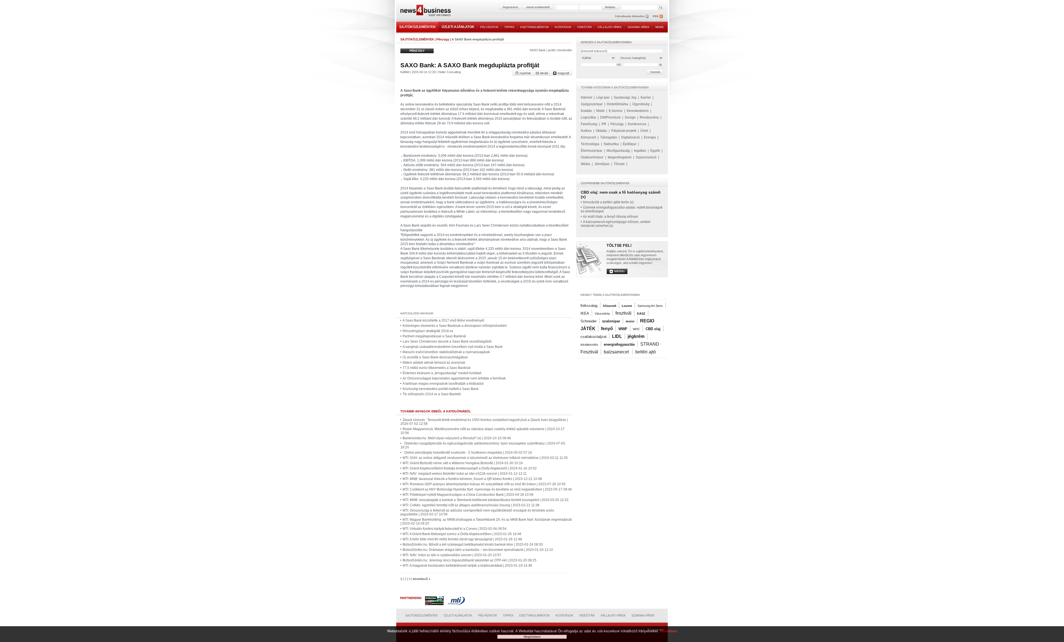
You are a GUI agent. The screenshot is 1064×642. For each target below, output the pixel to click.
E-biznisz (616, 111)
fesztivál (623, 313)
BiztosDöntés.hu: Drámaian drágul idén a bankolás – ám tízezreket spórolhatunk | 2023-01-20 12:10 (478, 550)
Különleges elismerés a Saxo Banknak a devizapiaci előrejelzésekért (455, 326)
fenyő (607, 328)
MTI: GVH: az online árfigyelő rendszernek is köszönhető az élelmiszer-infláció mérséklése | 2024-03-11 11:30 (485, 458)
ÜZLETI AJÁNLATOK (458, 27)
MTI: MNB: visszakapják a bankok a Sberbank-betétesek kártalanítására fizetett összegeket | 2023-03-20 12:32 (486, 500)
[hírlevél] (631, 16)
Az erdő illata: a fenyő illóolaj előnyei (610, 217)
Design (630, 117)
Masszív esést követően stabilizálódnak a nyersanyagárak (446, 352)
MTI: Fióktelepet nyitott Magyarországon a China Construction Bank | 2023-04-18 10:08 (468, 495)
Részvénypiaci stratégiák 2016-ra (428, 331)
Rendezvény (649, 117)
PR (604, 124)
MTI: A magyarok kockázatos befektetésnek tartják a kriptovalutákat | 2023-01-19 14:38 (467, 565)
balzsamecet (617, 352)
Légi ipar (603, 97)
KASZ (641, 313)
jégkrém (636, 336)
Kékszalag (588, 306)
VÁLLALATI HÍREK (609, 27)
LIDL (617, 336)
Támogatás (608, 137)
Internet (586, 97)
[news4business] (425, 11)
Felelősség (589, 124)
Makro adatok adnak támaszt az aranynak (434, 362)
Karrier (646, 97)
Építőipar (629, 144)
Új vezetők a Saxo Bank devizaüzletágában (435, 357)
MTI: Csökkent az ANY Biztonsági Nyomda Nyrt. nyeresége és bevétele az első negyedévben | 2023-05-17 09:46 (487, 489)
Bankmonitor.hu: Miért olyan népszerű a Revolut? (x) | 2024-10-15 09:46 (457, 438)
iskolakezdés (589, 344)
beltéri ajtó (645, 352)
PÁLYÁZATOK (489, 27)
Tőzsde (619, 164)
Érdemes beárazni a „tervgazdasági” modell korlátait (442, 373)
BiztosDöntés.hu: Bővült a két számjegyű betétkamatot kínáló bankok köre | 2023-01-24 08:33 (473, 544)
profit (551, 50)
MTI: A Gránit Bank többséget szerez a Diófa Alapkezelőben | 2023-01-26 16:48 (462, 534)
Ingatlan (640, 151)
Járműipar (602, 164)
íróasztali (609, 305)
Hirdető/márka (617, 104)
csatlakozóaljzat (593, 337)
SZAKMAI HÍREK (638, 27)
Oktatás (601, 131)
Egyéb (655, 151)
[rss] (658, 16)
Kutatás (586, 111)
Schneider (588, 321)
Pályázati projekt (623, 131)
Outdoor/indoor (592, 157)
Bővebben (668, 631)
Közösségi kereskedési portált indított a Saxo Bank (441, 389)
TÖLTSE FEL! (619, 245)
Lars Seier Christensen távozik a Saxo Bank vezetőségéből (447, 341)
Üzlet (644, 131)
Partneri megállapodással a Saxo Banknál (434, 336)
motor (630, 321)
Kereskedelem (638, 111)
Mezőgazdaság (618, 151)
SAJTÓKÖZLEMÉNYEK (417, 27)
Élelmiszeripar (591, 151)
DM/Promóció (610, 117)
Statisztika (611, 144)
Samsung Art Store (650, 305)
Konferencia (637, 124)
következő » (421, 579)
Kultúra (586, 131)
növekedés (564, 50)
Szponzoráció (646, 157)
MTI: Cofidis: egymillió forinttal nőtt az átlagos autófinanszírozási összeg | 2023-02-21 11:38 (471, 505)
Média (585, 164)
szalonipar (611, 321)
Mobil (600, 111)
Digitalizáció (630, 137)
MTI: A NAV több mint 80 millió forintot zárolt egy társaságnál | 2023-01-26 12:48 (462, 539)
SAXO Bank (538, 50)
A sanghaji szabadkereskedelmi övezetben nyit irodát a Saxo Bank (453, 347)
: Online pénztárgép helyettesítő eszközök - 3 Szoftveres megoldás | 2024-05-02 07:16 (467, 452)
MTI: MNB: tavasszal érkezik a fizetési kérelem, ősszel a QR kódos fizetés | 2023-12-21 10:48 (472, 479)
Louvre (627, 305)
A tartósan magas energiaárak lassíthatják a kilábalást (443, 384)
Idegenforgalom (619, 157)
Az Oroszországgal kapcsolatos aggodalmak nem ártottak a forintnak (454, 378)
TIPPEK (509, 27)
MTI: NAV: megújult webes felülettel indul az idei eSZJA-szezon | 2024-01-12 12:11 (465, 474)
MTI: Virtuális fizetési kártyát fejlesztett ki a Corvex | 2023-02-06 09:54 (455, 529)
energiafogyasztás (619, 344)
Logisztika (588, 117)
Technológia (590, 144)
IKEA (584, 313)
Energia (650, 137)
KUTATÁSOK (563, 27)
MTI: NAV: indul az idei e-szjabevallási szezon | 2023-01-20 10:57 (452, 555)
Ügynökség (640, 104)
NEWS (659, 27)
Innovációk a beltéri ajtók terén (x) (608, 202)
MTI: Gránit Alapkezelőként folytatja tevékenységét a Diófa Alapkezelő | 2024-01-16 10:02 (470, 468)
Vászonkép (602, 313)
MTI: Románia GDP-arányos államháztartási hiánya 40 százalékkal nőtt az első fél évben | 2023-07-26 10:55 (484, 484)
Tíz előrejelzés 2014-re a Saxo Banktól (432, 394)
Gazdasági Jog (625, 97)
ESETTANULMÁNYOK (534, 27)
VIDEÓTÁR (584, 27)
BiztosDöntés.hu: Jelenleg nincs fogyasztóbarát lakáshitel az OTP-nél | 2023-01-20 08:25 (469, 560)
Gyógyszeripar (592, 104)
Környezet (588, 137)
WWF (622, 329)
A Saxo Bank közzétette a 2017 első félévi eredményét (443, 320)
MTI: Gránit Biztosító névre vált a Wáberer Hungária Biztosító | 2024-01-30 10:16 (463, 463)
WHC (636, 329)
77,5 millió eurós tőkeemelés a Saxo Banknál (436, 368)
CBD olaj (653, 329)
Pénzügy (442, 39)
